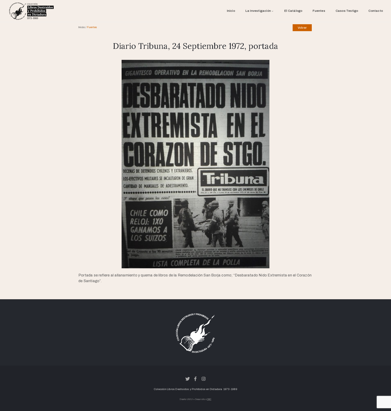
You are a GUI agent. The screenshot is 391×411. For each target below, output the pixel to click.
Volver (302, 27)
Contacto (375, 10)
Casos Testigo (347, 10)
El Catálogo (293, 10)
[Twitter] (187, 379)
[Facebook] (195, 379)
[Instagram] (203, 379)
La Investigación (258, 10)
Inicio (231, 10)
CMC (209, 399)
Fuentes (319, 10)
